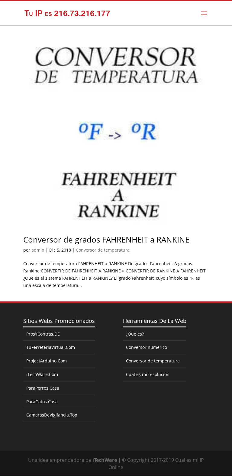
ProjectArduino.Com (46, 361)
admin (37, 250)
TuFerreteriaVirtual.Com (50, 347)
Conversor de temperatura (103, 250)
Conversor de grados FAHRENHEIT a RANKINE (106, 239)
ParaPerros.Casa (42, 388)
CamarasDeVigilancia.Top (51, 415)
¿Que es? (135, 334)
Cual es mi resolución (147, 374)
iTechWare (104, 460)
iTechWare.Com (42, 374)
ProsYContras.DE (43, 334)
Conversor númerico (146, 347)
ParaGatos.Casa (42, 401)
